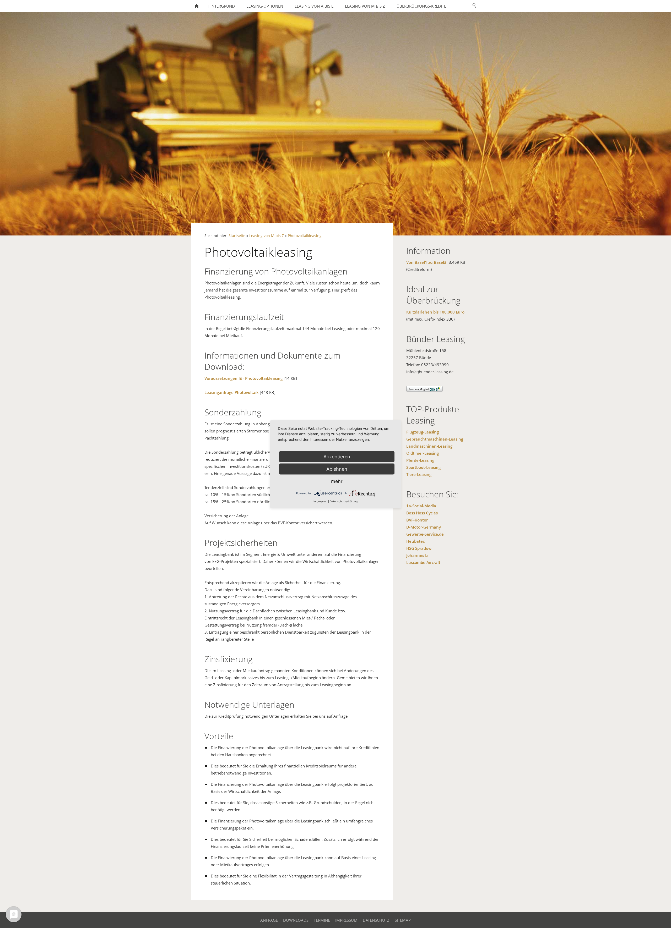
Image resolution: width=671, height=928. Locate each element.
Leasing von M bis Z (266, 235)
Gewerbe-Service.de (425, 534)
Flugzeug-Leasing (422, 432)
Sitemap (403, 920)
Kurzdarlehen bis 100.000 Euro (435, 312)
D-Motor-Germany (423, 527)
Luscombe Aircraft (423, 562)
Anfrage (269, 920)
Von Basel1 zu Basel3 (426, 262)
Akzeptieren (336, 456)
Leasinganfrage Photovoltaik (231, 392)
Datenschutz (376, 920)
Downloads (296, 920)
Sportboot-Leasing (423, 467)
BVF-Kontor (417, 520)
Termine (322, 920)
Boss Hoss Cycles (422, 512)
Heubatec (415, 541)
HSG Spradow (418, 548)
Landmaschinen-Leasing (429, 446)
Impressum (346, 920)
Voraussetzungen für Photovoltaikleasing (243, 378)
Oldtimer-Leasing (422, 453)
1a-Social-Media (421, 505)
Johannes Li (417, 555)
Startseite (237, 235)
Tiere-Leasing (418, 474)
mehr (337, 481)
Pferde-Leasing (420, 460)
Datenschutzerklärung (344, 501)
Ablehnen (336, 468)
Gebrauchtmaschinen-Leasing (434, 439)
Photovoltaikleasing (305, 235)
